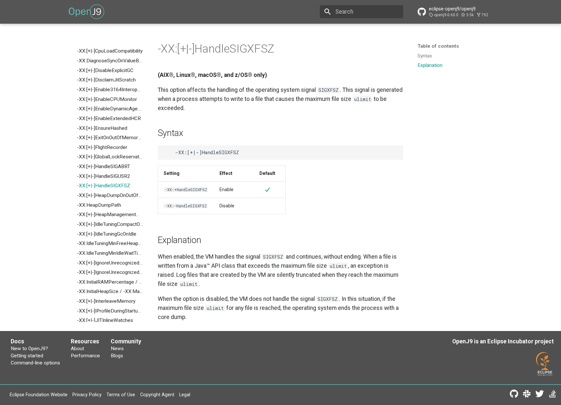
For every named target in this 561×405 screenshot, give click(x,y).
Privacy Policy (87, 394)
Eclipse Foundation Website (39, 394)
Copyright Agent (157, 394)
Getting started (27, 356)
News (117, 348)
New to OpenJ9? (29, 348)
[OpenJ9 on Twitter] (539, 395)
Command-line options (35, 363)
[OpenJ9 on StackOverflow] (552, 395)
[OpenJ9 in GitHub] (513, 395)
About (77, 348)
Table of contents (438, 46)
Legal (184, 394)
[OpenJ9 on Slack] (526, 395)
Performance (85, 356)
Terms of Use (120, 394)
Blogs (117, 356)
